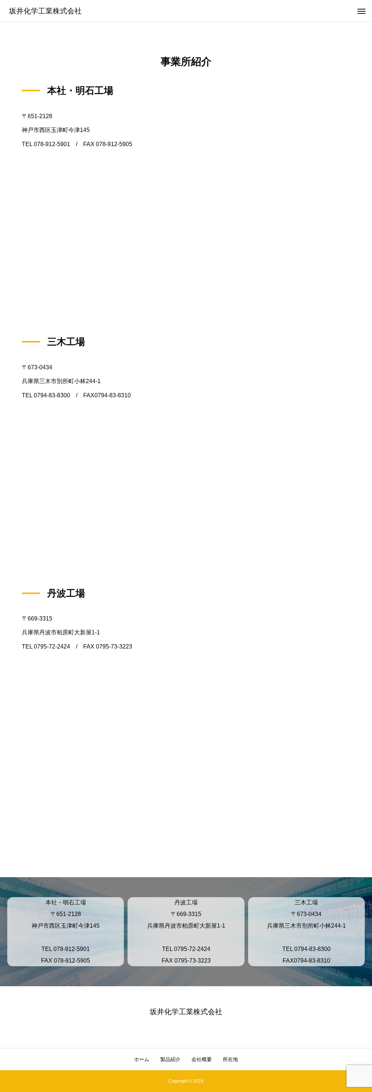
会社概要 (201, 1059)
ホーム (141, 1059)
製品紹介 (170, 1059)
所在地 (230, 1059)
